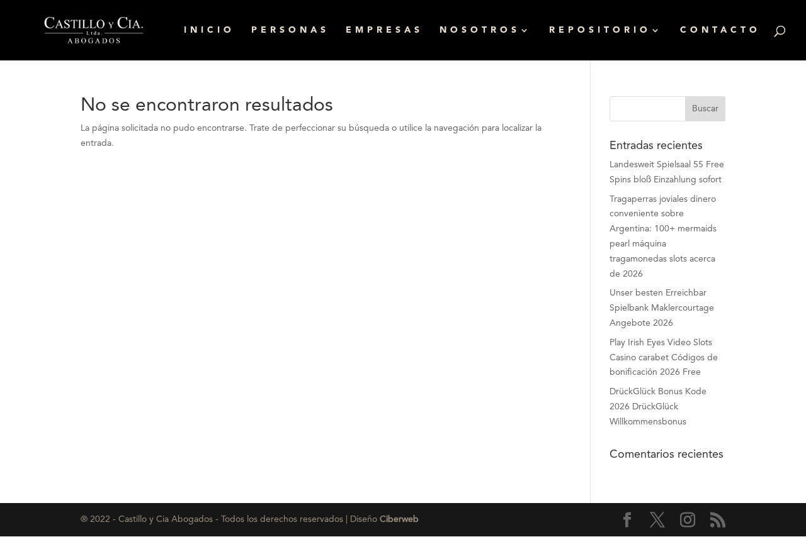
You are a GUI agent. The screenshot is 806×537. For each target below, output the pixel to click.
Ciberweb (399, 519)
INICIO (209, 30)
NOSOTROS (480, 30)
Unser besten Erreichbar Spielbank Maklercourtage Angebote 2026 (662, 308)
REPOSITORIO (600, 30)
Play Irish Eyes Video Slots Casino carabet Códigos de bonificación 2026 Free (664, 357)
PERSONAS (290, 30)
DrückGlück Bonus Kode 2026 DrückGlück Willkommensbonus (658, 406)
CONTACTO (720, 30)
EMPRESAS (384, 30)
